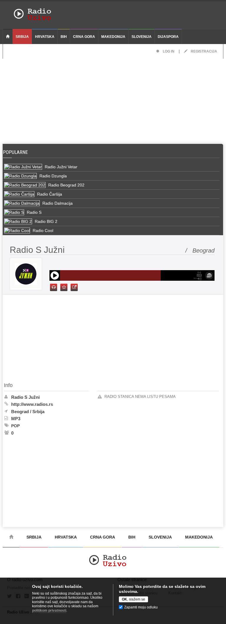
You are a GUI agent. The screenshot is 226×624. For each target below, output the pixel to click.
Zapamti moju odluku (141, 607)
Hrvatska (44, 37)
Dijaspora (168, 37)
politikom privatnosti (49, 610)
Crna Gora (84, 37)
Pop (15, 425)
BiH (64, 37)
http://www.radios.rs (32, 404)
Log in (168, 51)
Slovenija (142, 37)
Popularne (16, 152)
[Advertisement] (113, 100)
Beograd (20, 411)
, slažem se (133, 599)
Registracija (203, 51)
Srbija (22, 37)
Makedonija (113, 37)
